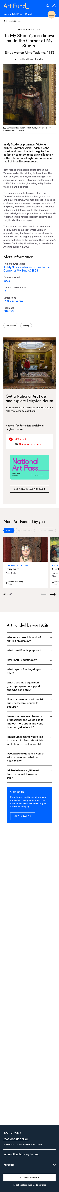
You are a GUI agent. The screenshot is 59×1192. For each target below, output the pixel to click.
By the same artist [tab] (25, 530)
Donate (29, 14)
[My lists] (47, 5)
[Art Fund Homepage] (16, 6)
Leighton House (32, 233)
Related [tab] (9, 530)
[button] (29, 489)
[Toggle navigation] (52, 15)
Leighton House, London (30, 58)
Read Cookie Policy (15, 1139)
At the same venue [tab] (45, 530)
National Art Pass (12, 14)
